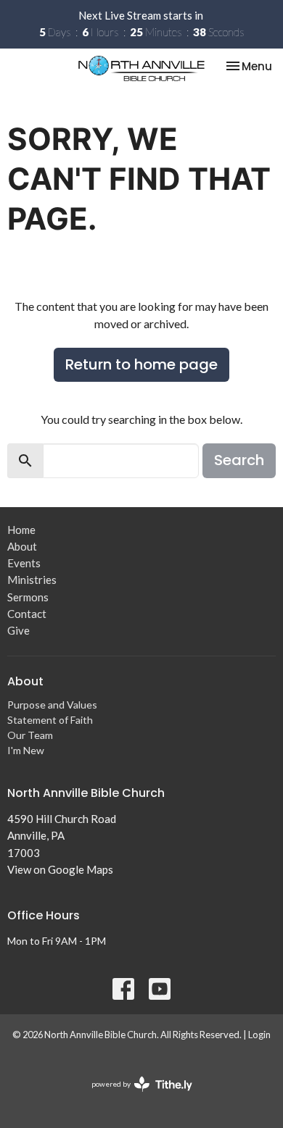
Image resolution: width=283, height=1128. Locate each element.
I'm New (25, 750)
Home (21, 529)
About (22, 546)
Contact (26, 613)
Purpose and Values (52, 704)
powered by (134, 1096)
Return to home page (141, 364)
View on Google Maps (60, 869)
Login (259, 1034)
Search (239, 460)
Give (18, 630)
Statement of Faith (50, 720)
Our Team (30, 735)
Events (24, 562)
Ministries (32, 579)
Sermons (28, 596)
